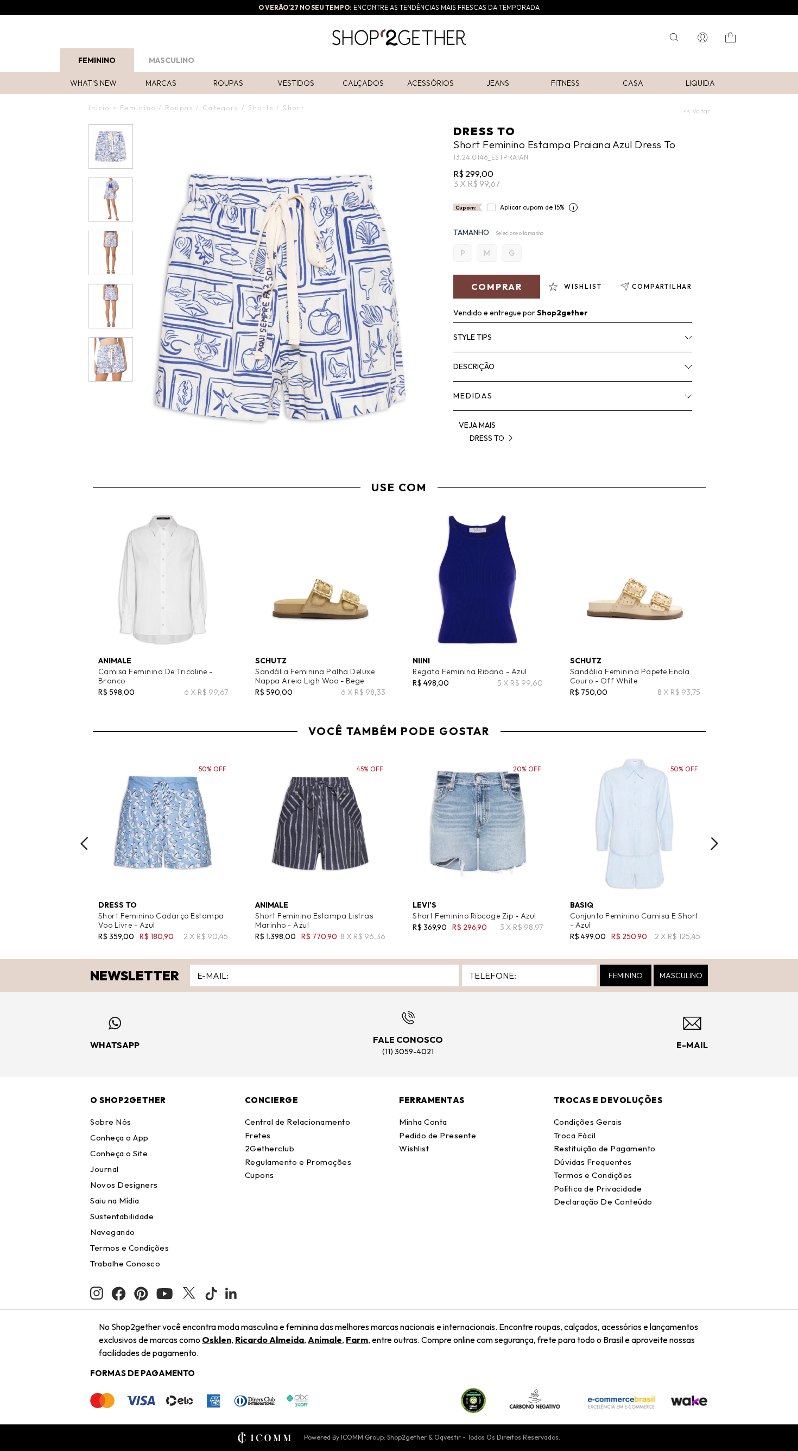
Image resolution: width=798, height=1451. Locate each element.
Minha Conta (423, 1122)
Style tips (472, 337)
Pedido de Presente (437, 1135)
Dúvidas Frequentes (593, 1162)
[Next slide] (714, 843)
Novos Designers (124, 1185)
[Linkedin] (231, 1294)
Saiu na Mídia (115, 1200)
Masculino (171, 60)
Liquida (700, 83)
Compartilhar (662, 286)
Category (220, 108)
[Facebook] (118, 1294)
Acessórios (430, 83)
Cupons (259, 1175)
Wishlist (414, 1148)
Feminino (97, 60)
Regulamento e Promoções (298, 1162)
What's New (93, 83)
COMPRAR (496, 286)
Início (99, 108)
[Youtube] (164, 1294)
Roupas (228, 83)
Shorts (261, 108)
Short (294, 108)
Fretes (258, 1135)
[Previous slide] (84, 843)
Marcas (160, 83)
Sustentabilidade (122, 1216)
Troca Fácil (575, 1135)
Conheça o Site (119, 1153)
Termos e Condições (129, 1248)
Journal (104, 1169)
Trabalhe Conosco (125, 1263)
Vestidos (295, 83)
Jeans (497, 83)
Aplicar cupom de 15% (532, 207)
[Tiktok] (211, 1294)
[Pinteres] (141, 1294)
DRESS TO (484, 131)
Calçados (363, 83)
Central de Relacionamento (298, 1122)
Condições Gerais (588, 1122)
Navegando (112, 1232)
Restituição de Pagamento (605, 1148)
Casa (633, 83)
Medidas (473, 396)
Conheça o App (119, 1137)
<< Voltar (696, 111)
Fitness (565, 83)
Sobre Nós (110, 1122)
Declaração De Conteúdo (603, 1201)
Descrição (474, 366)
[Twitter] (189, 1293)
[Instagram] (96, 1293)
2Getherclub (270, 1148)
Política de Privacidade (598, 1188)
